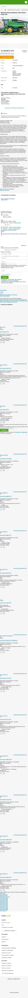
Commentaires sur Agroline (8, 955)
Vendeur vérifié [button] (4, 199)
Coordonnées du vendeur (7, 927)
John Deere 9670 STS (5, 573)
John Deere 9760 (4, 409)
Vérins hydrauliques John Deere (10, 301)
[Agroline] (5, 10)
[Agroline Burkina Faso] (9, 2)
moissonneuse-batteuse (18, 65)
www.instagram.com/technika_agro (9, 230)
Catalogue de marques (7, 957)
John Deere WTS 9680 (5, 458)
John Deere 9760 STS (5, 368)
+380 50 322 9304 (17, 222)
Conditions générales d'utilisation (9, 948)
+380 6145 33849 (16, 228)
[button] (26, 2)
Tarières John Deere (13, 299)
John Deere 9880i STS (5, 496)
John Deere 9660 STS (5, 535)
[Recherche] (26, 6)
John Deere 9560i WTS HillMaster (8, 640)
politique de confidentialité (21, 432)
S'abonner (4, 430)
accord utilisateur (14, 280)
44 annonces (8, 211)
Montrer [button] (11, 222)
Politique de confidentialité (7, 950)
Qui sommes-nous (6, 922)
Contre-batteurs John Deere (9, 300)
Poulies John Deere (4, 299)
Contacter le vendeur (7, 57)
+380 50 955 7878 (17, 227)
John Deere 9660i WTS (6, 759)
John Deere (15, 60)
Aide (3, 925)
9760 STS (15, 62)
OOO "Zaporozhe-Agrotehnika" (8, 198)
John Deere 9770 (4, 331)
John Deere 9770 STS (5, 678)
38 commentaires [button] (5, 215)
